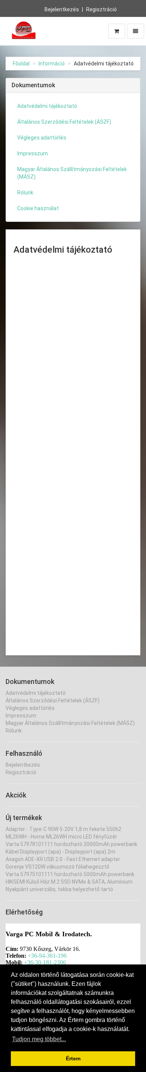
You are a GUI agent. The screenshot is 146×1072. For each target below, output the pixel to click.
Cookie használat (38, 208)
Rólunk (25, 193)
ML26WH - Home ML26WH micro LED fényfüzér (61, 837)
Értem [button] (73, 1058)
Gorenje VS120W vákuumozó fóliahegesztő (57, 867)
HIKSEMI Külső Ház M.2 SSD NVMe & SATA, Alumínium (69, 882)
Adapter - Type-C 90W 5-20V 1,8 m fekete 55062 (63, 829)
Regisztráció (101, 9)
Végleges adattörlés (41, 138)
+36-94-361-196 (47, 955)
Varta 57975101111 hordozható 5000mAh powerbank (70, 874)
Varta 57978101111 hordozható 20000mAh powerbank (71, 844)
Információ (52, 64)
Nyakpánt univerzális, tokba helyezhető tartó (59, 889)
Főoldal (21, 64)
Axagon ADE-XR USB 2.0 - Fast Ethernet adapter (63, 859)
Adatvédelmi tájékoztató (47, 106)
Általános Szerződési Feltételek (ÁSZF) (64, 122)
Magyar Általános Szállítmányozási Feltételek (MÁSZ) (72, 173)
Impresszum (32, 153)
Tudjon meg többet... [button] (39, 1039)
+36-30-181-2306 (45, 962)
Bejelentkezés (62, 9)
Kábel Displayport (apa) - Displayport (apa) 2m (60, 852)
